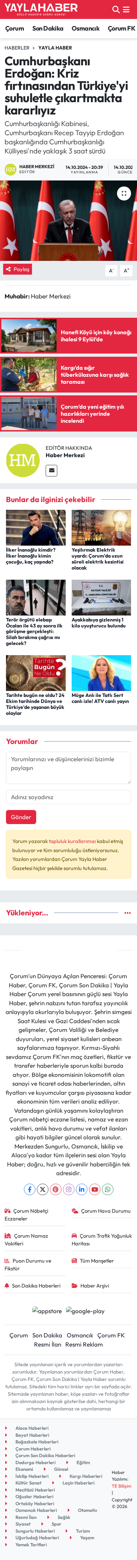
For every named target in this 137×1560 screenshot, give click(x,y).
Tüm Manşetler (97, 1260)
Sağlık (63, 1517)
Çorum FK (121, 28)
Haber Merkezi (65, 455)
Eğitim (83, 1462)
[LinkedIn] (81, 1189)
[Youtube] (94, 1189)
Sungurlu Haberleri (34, 1531)
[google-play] (85, 1311)
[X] (42, 1189)
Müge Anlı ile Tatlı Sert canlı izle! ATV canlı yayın (100, 698)
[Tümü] (127, 912)
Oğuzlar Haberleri (33, 1496)
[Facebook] (29, 1189)
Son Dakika (48, 28)
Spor (56, 1524)
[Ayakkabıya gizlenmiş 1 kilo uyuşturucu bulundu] (101, 596)
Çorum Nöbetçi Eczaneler (26, 1214)
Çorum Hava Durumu (106, 1210)
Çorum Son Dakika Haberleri (44, 1455)
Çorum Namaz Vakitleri (26, 1239)
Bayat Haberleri (31, 1435)
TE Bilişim (121, 1486)
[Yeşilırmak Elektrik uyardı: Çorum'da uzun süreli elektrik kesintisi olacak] (101, 527)
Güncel (60, 1469)
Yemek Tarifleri (30, 1544)
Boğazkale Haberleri (36, 1441)
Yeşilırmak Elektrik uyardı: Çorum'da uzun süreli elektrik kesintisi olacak (98, 559)
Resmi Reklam (84, 1344)
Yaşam (86, 1537)
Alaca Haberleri (31, 1428)
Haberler (17, 48)
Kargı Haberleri (85, 1476)
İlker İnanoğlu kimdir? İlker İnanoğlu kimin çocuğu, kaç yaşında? (31, 556)
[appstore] (47, 1311)
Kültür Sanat (27, 1483)
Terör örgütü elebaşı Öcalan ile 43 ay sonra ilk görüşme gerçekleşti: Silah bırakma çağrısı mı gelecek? (34, 631)
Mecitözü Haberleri (34, 1490)
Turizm (82, 1531)
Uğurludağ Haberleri (36, 1537)
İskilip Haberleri (31, 1476)
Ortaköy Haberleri (34, 1503)
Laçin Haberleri (77, 1483)
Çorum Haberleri (32, 1449)
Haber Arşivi (94, 1285)
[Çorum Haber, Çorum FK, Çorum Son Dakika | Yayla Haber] (41, 9)
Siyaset (22, 1524)
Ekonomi (23, 1469)
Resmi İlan (47, 1344)
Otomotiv (87, 1510)
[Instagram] (68, 1189)
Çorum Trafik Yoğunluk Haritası (102, 1239)
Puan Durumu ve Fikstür (28, 1264)
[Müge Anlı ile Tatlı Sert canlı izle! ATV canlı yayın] (101, 672)
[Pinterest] (55, 1189)
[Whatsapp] (107, 1189)
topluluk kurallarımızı (73, 841)
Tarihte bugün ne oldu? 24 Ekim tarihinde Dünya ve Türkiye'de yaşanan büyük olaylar (35, 704)
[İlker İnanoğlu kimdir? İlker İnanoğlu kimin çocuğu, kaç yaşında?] (36, 527)
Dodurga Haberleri (35, 1462)
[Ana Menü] (126, 9)
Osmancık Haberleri (35, 1510)
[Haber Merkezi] (23, 459)
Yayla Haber (55, 48)
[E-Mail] (51, 470)
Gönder (21, 817)
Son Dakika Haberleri (36, 1285)
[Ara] (116, 9)
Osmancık (85, 28)
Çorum (14, 28)
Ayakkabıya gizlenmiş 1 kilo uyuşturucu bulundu (99, 623)
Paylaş (21, 269)
